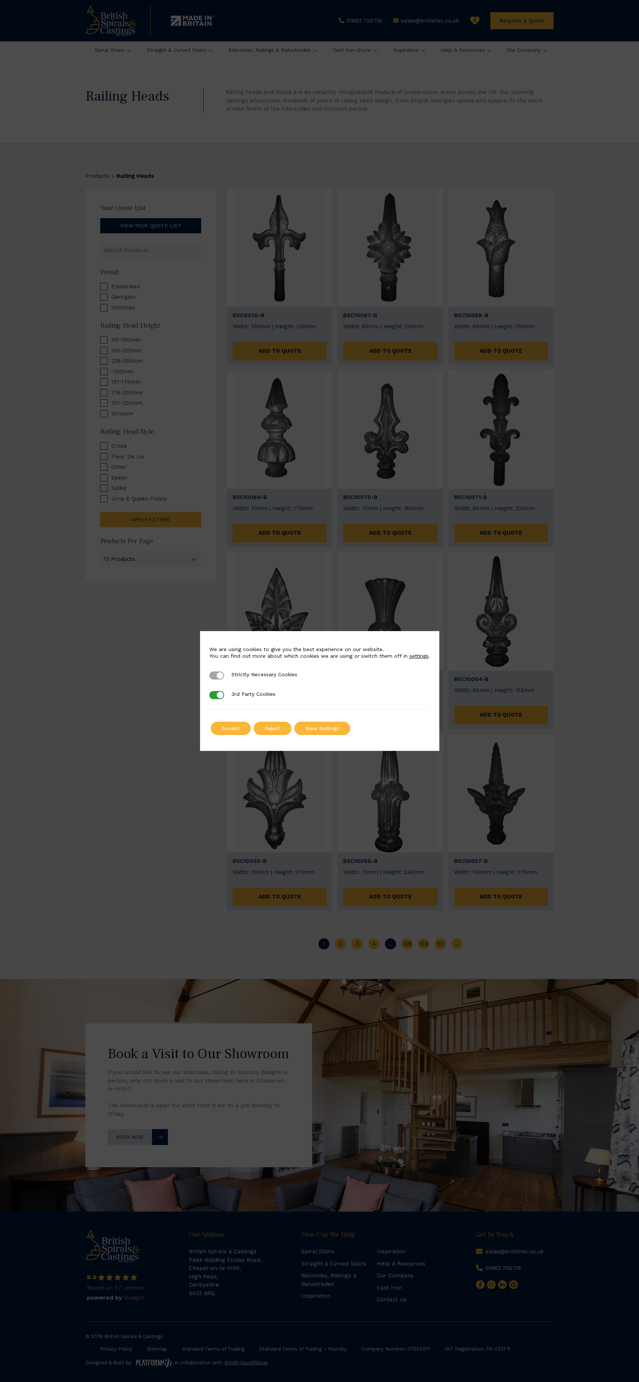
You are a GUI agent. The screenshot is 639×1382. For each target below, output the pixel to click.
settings (419, 656)
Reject (272, 728)
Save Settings (322, 728)
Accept (231, 728)
